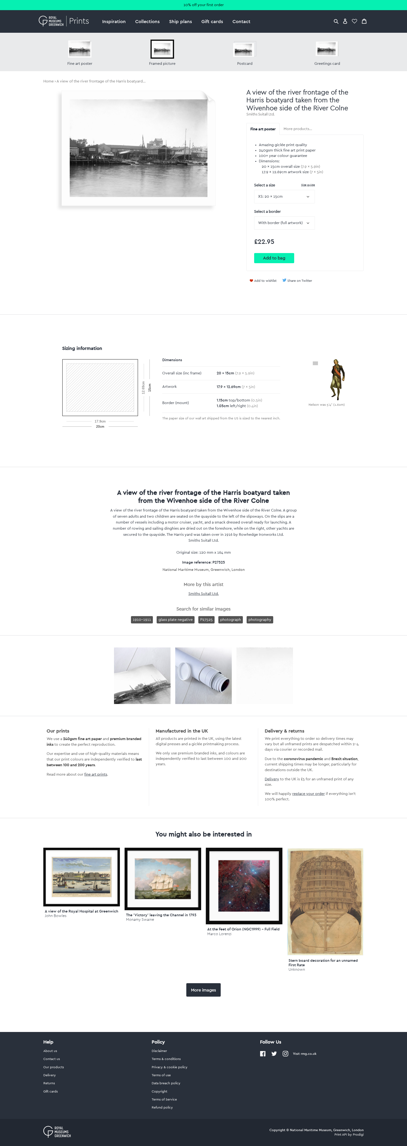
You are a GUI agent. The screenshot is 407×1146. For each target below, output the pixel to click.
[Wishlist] (354, 21)
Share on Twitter (299, 280)
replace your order (308, 794)
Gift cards (212, 21)
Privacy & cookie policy (169, 1067)
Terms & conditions (166, 1059)
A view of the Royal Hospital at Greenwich (81, 911)
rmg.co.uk (308, 1054)
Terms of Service (164, 1099)
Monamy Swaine (140, 919)
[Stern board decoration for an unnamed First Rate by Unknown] (325, 954)
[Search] (336, 21)
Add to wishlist (265, 280)
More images (203, 990)
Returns (49, 1083)
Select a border (267, 211)
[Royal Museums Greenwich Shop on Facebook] (263, 1055)
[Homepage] (65, 21)
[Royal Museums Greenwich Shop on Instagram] (285, 1055)
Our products (53, 1067)
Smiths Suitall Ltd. (260, 114)
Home (48, 81)
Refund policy (162, 1107)
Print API (340, 1134)
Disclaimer (159, 1051)
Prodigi (358, 1134)
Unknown (297, 969)
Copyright (159, 1091)
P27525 (206, 620)
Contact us (51, 1059)
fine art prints (95, 774)
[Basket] (364, 21)
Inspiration (114, 21)
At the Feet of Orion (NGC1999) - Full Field (243, 929)
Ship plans (180, 21)
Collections (147, 21)
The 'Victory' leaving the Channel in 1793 (161, 915)
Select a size (284, 185)
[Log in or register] (345, 21)
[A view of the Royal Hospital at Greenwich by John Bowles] (81, 877)
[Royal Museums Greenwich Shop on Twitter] (274, 1055)
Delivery (272, 779)
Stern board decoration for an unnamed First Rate (323, 962)
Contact (241, 21)
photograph (230, 620)
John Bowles (55, 915)
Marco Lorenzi (219, 934)
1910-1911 (142, 620)
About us (50, 1051)
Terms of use (161, 1075)
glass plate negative (176, 620)
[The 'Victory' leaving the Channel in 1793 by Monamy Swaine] (163, 879)
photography (259, 620)
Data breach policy (166, 1083)
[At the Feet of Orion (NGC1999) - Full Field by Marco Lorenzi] (244, 886)
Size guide (308, 185)
